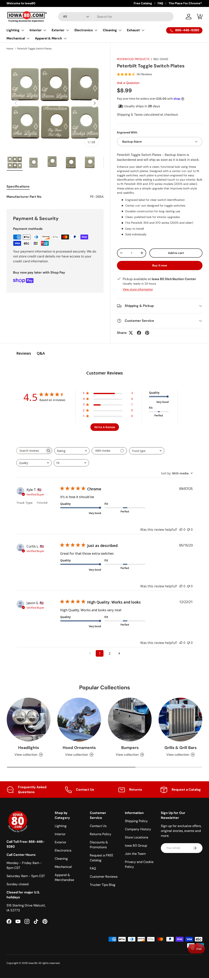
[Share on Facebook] (139, 333)
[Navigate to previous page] (90, 653)
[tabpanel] (55, 196)
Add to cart (176, 253)
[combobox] (115, 16)
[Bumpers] (130, 719)
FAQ (160, 3)
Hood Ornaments (79, 747)
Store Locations (136, 837)
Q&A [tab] (41, 353)
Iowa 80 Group (136, 845)
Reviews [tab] (23, 353)
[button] (200, 16)
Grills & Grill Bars (181, 747)
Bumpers (130, 747)
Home (10, 48)
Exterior (60, 842)
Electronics (63, 850)
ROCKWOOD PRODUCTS (133, 59)
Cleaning (61, 858)
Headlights (28, 747)
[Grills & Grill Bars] (180, 719)
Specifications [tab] (18, 186)
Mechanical (63, 867)
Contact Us (98, 826)
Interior (60, 834)
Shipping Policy (136, 821)
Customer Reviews (104, 876)
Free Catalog (143, 3)
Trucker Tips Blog (102, 885)
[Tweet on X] (131, 333)
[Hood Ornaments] (79, 719)
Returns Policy (100, 834)
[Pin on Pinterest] (147, 333)
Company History (138, 829)
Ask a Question (128, 83)
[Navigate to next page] (119, 653)
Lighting (61, 826)
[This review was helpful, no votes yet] (181, 529)
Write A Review (104, 427)
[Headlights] (28, 719)
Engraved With (127, 132)
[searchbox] (31, 450)
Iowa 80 (32, 963)
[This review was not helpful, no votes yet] (188, 529)
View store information (138, 289)
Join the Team (135, 854)
